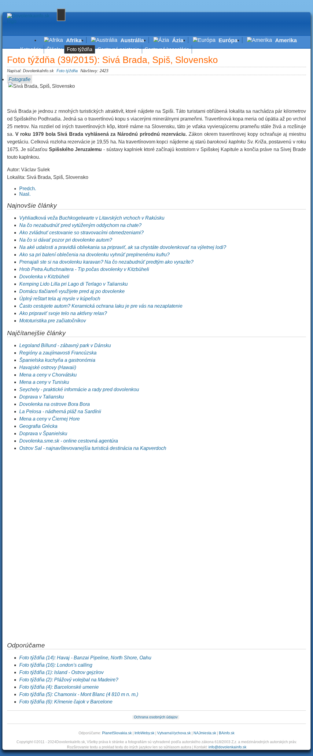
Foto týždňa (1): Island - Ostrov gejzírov (61, 672)
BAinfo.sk (226, 733)
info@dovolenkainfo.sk (227, 747)
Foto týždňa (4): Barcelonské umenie (59, 687)
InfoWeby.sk (144, 733)
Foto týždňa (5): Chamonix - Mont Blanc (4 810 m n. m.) (78, 694)
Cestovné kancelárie (167, 49)
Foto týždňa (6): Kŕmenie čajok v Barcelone (65, 701)
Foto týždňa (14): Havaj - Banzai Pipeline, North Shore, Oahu (85, 657)
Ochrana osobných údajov (156, 717)
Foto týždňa (79, 49)
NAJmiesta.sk (204, 733)
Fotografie (20, 79)
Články (54, 49)
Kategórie (30, 49)
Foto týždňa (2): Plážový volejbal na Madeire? (68, 679)
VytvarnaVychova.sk (174, 733)
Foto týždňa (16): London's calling (55, 665)
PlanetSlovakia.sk (117, 733)
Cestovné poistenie (118, 49)
